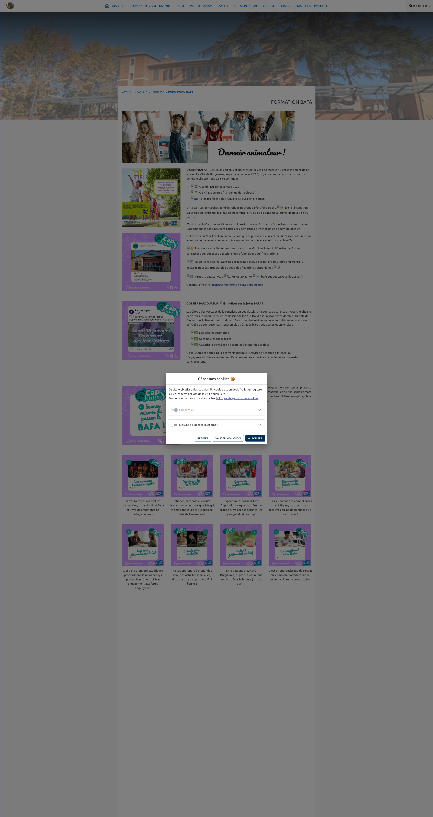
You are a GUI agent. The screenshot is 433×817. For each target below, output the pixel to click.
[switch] (172, 425)
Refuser (202, 438)
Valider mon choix (228, 438)
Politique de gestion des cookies (237, 398)
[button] (216, 410)
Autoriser (255, 438)
